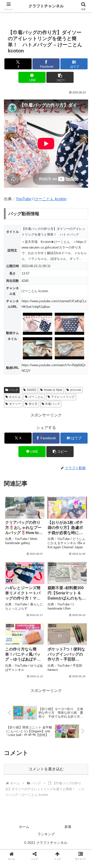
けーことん (36, 397)
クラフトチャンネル (46, 6)
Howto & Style (53, 390)
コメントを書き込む (46, 769)
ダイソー (15, 404)
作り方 (33, 404)
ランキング (46, 834)
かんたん (15, 397)
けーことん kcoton (50, 199)
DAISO (31, 390)
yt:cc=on (75, 390)
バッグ (13, 390)
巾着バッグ (52, 404)
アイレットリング (63, 397)
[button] (60, 77)
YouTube (23, 199)
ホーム (24, 827)
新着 (68, 827)
